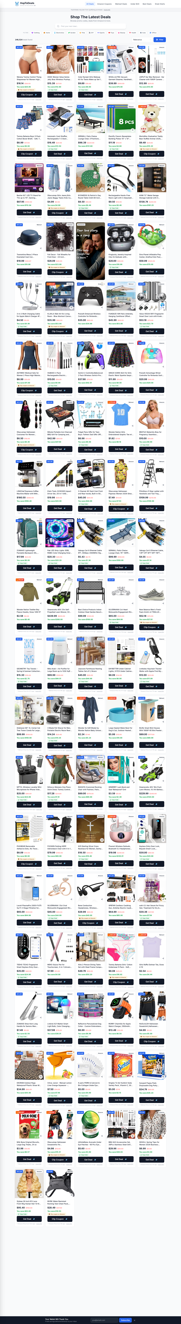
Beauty (122, 33)
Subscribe (125, 1320)
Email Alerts (160, 4)
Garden (72, 33)
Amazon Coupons (104, 4)
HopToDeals (27, 3)
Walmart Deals (121, 4)
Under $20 (135, 4)
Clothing (37, 33)
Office (154, 33)
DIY (92, 33)
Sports (102, 33)
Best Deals (147, 4)
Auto (144, 33)
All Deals (90, 4)
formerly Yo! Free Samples (27, 5)
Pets (83, 33)
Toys (112, 33)
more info (107, 10)
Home (48, 33)
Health (134, 33)
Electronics (60, 33)
